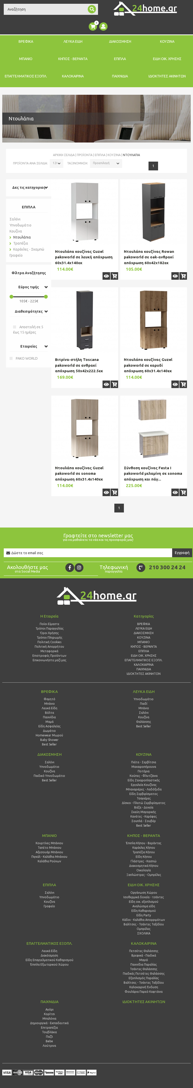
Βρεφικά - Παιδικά (143, 955)
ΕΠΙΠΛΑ (120, 59)
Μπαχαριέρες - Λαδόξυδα (144, 789)
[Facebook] (69, 567)
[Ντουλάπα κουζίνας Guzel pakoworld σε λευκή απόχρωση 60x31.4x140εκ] (84, 212)
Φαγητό (49, 699)
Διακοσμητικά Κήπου (143, 865)
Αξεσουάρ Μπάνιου (49, 852)
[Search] (92, 9)
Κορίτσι (49, 1014)
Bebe (49, 1041)
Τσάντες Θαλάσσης (143, 969)
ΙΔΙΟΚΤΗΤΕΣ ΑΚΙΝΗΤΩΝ (167, 76)
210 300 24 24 (167, 567)
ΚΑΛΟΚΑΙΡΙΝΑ (73, 76)
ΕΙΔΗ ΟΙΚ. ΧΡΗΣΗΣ (167, 59)
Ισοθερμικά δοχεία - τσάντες (143, 897)
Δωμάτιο (49, 730)
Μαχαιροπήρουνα (143, 766)
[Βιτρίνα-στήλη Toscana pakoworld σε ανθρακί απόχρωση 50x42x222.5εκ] (84, 320)
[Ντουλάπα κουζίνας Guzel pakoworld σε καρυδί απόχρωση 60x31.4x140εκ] (153, 320)
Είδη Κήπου (144, 856)
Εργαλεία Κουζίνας (144, 784)
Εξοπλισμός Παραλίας (144, 978)
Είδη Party (143, 915)
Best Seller (49, 744)
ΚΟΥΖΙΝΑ (167, 41)
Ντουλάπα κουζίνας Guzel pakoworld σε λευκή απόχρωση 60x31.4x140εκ (84, 257)
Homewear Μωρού (49, 735)
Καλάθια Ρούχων (49, 861)
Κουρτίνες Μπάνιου (49, 843)
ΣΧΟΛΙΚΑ (143, 933)
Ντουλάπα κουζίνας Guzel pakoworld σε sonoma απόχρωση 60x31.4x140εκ (79, 473)
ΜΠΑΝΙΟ (25, 59)
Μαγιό (143, 960)
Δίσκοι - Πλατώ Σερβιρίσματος (143, 803)
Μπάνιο (49, 703)
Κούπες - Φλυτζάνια (144, 775)
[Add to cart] (114, 276)
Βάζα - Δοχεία (143, 807)
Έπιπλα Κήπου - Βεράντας (143, 843)
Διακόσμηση (49, 955)
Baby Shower (49, 739)
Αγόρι (49, 1009)
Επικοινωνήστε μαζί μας (49, 660)
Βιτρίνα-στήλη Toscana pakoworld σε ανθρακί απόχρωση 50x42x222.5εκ (79, 365)
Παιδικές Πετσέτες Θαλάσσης (144, 973)
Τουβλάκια (49, 1032)
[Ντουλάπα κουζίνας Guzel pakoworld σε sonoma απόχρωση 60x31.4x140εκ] (84, 428)
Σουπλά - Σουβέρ (143, 821)
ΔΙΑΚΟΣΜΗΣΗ (120, 41)
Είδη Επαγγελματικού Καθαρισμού (49, 960)
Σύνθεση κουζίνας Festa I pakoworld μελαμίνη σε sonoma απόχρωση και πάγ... (153, 473)
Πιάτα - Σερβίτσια (143, 762)
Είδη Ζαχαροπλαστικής (144, 780)
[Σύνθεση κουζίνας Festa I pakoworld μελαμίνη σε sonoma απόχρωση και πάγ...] (153, 428)
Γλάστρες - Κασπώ (144, 861)
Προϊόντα (84, 155)
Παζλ (49, 1036)
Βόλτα (49, 712)
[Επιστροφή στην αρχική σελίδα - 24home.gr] (145, 9)
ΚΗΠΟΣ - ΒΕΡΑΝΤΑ (72, 59)
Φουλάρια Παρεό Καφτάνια (144, 991)
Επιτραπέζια (49, 1027)
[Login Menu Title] (103, 26)
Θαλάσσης (143, 721)
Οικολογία (143, 870)
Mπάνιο (143, 708)
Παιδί (143, 703)
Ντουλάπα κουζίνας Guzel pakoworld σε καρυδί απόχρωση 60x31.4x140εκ (148, 365)
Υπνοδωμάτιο (20, 225)
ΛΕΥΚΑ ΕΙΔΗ (73, 41)
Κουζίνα (114, 155)
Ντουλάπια (22, 237)
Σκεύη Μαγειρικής (143, 812)
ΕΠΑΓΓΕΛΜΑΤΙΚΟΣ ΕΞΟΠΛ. (26, 76)
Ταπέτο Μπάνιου (49, 847)
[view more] (106, 276)
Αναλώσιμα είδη (143, 906)
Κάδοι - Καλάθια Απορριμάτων (143, 919)
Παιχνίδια (49, 717)
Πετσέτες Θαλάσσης (143, 951)
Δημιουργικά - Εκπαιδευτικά (49, 1023)
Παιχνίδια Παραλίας (143, 964)
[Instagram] (79, 567)
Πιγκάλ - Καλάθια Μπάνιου (49, 856)
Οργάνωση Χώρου (143, 892)
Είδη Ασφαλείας (49, 726)
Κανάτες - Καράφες (143, 816)
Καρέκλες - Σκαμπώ (28, 249)
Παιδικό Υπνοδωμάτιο (49, 775)
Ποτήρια (144, 771)
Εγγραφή (182, 553)
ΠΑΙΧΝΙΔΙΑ (120, 76)
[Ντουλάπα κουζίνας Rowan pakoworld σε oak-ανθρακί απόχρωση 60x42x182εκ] (153, 212)
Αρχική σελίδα (64, 155)
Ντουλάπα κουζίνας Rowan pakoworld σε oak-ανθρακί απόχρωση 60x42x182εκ (149, 257)
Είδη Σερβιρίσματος (143, 793)
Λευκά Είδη (49, 708)
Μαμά (49, 721)
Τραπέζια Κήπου (143, 852)
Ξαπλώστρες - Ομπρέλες (143, 874)
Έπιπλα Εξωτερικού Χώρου (49, 964)
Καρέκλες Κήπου (143, 847)
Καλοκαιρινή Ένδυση (143, 987)
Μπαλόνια (49, 1018)
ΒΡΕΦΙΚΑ (26, 41)
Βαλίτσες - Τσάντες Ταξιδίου (144, 924)
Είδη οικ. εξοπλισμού (143, 901)
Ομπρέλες (144, 928)
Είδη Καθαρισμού (143, 910)
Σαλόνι (15, 219)
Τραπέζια (20, 243)
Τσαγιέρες (144, 798)
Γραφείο (16, 255)
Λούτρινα (49, 1045)
